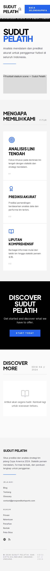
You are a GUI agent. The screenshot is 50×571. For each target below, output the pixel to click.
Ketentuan (8, 519)
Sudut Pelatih (10, 9)
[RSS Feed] (9, 539)
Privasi (6, 515)
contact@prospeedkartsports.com (19, 501)
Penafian (7, 524)
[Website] (4, 539)
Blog (5, 488)
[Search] (19, 9)
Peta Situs (8, 532)
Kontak (6, 528)
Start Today (25, 333)
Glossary (7, 496)
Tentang (7, 492)
